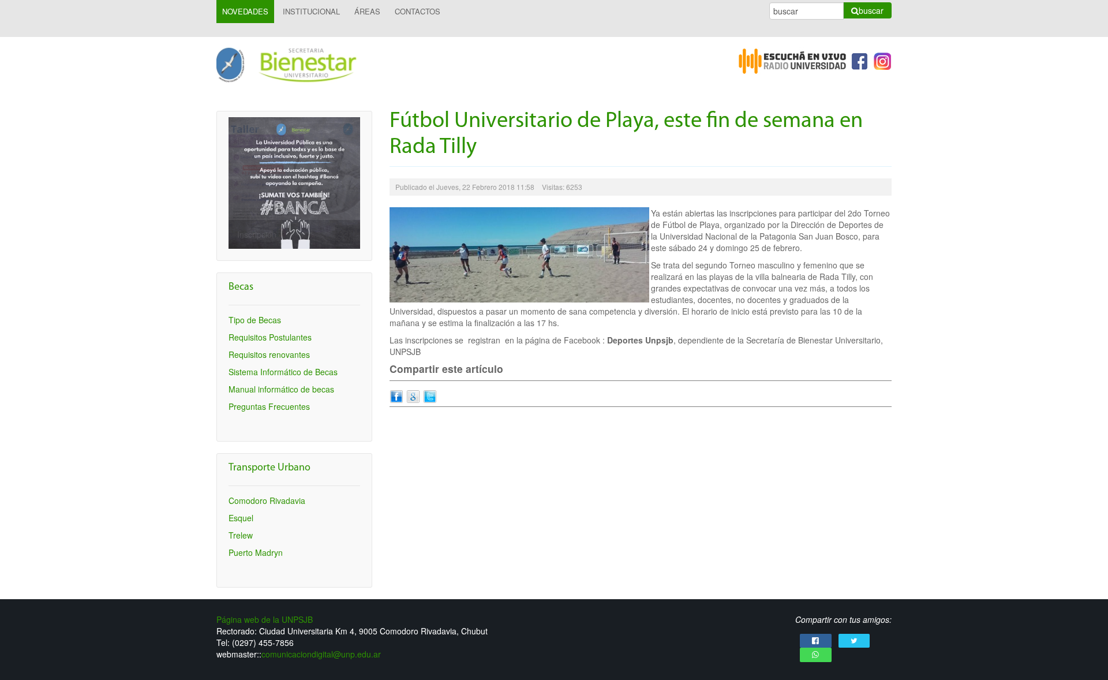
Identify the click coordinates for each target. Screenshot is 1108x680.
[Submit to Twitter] (430, 395)
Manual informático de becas (281, 389)
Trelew (241, 535)
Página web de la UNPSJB (264, 619)
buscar (871, 10)
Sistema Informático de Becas (283, 372)
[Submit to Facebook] (396, 395)
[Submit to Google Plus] (413, 395)
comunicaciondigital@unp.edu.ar (321, 654)
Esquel (241, 518)
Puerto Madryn (256, 552)
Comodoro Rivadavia (267, 500)
